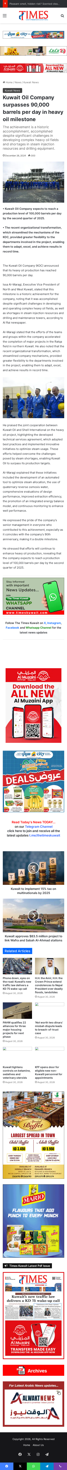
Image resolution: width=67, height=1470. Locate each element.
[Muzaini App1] (33, 705)
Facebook (12, 627)
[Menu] (5, 17)
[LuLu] (33, 50)
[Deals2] (33, 781)
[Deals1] (33, 34)
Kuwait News (31, 82)
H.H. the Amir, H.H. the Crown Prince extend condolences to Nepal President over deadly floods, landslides (49, 985)
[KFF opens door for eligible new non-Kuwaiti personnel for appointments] (49, 1055)
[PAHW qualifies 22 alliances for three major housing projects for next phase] (17, 1010)
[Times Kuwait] (33, 15)
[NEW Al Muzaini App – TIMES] (33, 67)
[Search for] (62, 17)
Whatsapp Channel (38, 627)
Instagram (54, 623)
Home (9, 82)
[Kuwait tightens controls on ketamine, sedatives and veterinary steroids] (17, 1055)
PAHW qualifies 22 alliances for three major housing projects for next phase (14, 1029)
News (18, 82)
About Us (38, 1445)
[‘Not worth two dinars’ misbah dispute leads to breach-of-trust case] (49, 1010)
